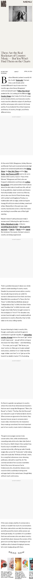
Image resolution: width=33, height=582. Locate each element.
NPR (17, 174)
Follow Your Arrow (24, 91)
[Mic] (3, 4)
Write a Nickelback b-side (9, 224)
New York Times (13, 171)
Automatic (19, 80)
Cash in (11, 229)
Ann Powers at (11, 174)
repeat (28, 229)
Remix (18, 229)
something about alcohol (9, 227)
